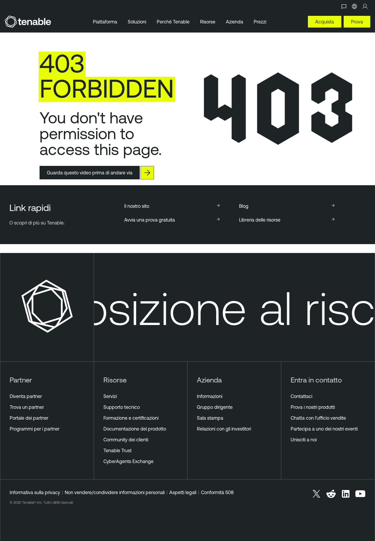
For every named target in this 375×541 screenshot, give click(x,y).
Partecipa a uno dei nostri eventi (324, 428)
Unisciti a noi (304, 439)
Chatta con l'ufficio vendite (318, 418)
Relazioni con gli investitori (224, 428)
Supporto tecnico (121, 407)
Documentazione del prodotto (134, 428)
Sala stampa (210, 418)
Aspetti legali (182, 492)
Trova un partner (27, 407)
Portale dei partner (29, 418)
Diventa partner (26, 396)
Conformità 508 (217, 492)
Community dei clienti (125, 439)
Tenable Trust (117, 450)
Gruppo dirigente (215, 407)
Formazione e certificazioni (130, 418)
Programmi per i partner (34, 428)
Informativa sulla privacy (35, 492)
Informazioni (209, 396)
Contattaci (301, 396)
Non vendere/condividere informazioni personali (115, 492)
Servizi (110, 396)
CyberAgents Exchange (128, 461)
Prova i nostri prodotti (313, 407)
